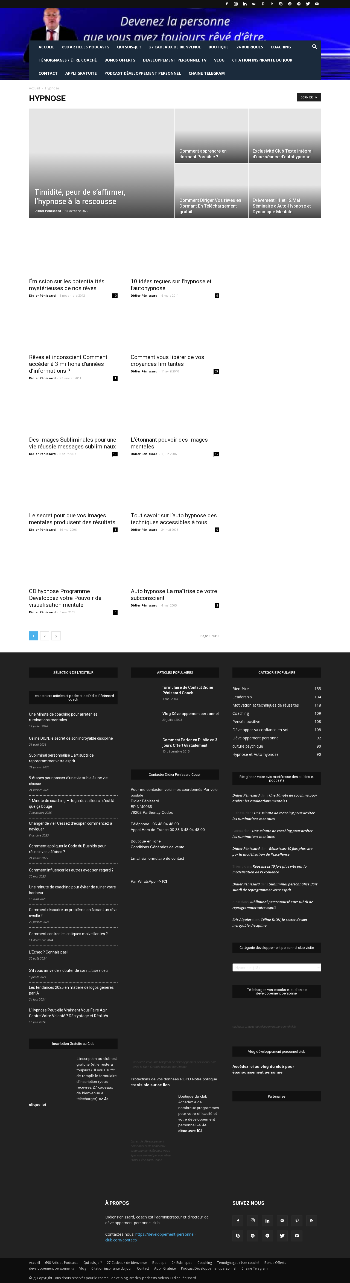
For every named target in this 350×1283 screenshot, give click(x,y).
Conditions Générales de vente (157, 847)
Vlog (219, 60)
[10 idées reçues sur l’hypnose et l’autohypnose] (175, 253)
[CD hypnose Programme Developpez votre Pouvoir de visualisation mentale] (73, 562)
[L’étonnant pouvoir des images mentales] (175, 411)
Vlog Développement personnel (190, 714)
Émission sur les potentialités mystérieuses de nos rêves (66, 284)
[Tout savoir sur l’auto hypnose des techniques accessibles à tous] (175, 487)
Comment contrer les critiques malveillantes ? (68, 934)
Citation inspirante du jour (262, 60)
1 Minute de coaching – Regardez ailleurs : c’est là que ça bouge (71, 803)
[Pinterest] (263, 4)
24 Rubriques (249, 46)
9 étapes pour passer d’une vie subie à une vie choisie (68, 781)
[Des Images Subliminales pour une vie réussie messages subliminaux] (73, 411)
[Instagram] (236, 4)
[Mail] (254, 4)
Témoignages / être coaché (68, 60)
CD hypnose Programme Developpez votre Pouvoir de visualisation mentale (65, 598)
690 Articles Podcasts (85, 46)
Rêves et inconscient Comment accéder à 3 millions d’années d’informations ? (68, 364)
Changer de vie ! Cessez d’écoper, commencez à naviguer (70, 826)
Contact (48, 73)
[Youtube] (317, 4)
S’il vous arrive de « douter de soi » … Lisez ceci (68, 970)
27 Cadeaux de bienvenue (175, 46)
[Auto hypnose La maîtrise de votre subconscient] (175, 562)
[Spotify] (290, 4)
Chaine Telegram (207, 73)
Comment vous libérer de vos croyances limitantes (167, 360)
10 (114, 296)
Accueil (46, 46)
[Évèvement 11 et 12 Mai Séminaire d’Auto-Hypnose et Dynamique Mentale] (285, 184)
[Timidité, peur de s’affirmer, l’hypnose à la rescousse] (101, 172)
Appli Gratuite (81, 73)
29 (216, 371)
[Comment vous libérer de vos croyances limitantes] (175, 328)
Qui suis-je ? (129, 46)
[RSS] (272, 4)
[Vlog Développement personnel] (144, 720)
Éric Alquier (241, 919)
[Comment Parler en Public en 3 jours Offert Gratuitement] (137, 746)
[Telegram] (299, 4)
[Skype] (281, 4)
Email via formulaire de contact (158, 858)
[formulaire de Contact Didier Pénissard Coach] (144, 694)
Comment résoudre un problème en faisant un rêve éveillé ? (73, 913)
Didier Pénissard (47, 211)
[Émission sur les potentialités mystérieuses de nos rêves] (73, 253)
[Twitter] (308, 4)
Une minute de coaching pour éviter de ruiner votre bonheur (72, 890)
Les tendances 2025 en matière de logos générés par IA (71, 990)
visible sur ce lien (153, 1085)
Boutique (219, 46)
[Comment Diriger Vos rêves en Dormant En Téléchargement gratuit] (211, 191)
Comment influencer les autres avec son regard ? (71, 870)
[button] (314, 47)
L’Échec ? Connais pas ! (48, 952)
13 (114, 454)
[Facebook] (227, 4)
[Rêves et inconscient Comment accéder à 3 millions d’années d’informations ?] (73, 328)
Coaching (281, 46)
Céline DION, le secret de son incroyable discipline (71, 738)
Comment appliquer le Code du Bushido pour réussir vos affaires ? (67, 849)
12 (216, 454)
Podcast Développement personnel (142, 73)
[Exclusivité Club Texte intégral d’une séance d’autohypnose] (285, 136)
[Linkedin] (245, 4)
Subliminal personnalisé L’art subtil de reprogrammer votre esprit (61, 758)
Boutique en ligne (146, 841)
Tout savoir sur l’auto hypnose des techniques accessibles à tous (174, 519)
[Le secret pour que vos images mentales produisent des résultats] (73, 487)
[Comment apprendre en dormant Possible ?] (211, 136)
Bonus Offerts (119, 60)
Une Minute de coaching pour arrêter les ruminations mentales (63, 717)
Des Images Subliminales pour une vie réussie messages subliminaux (72, 443)
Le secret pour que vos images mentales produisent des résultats (72, 519)
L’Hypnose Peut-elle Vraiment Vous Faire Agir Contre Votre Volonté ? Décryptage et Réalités (68, 1013)
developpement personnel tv (174, 60)
